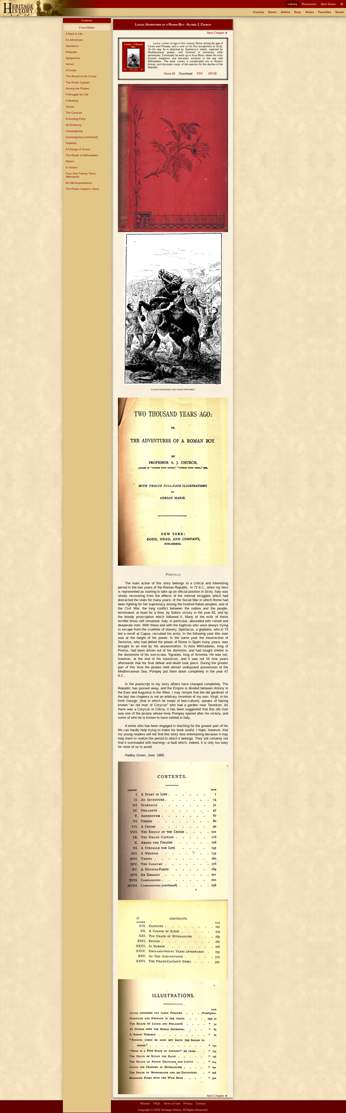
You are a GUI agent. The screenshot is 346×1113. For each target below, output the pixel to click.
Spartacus (72, 45)
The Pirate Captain (78, 82)
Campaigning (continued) (82, 137)
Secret (339, 12)
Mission (145, 1103)
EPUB (212, 73)
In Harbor (72, 167)
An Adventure (74, 39)
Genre (272, 12)
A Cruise (71, 70)
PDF (200, 73)
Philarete (71, 52)
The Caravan (74, 112)
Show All (169, 73)
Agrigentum (73, 58)
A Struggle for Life (77, 94)
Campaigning (74, 131)
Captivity (71, 143)
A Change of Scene (78, 149)
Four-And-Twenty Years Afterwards (81, 175)
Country (258, 12)
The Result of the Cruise (81, 76)
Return (70, 161)
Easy (297, 12)
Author (285, 12)
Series (309, 12)
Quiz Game (328, 4)
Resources (309, 4)
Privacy (188, 1103)
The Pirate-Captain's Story (82, 188)
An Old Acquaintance (79, 182)
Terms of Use (171, 1103)
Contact (201, 1103)
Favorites (324, 12)
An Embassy (73, 124)
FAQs (156, 1103)
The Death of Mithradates (82, 155)
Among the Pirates (77, 88)
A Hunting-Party (75, 118)
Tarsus (70, 106)
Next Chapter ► (217, 32)
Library (292, 4)
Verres (70, 64)
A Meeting (72, 100)
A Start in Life (74, 33)
